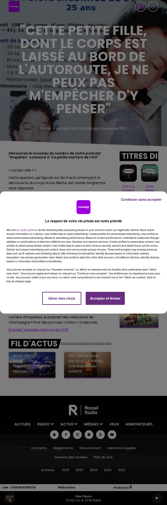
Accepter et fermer (105, 298)
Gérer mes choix (61, 298)
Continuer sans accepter (141, 199)
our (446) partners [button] (27, 230)
